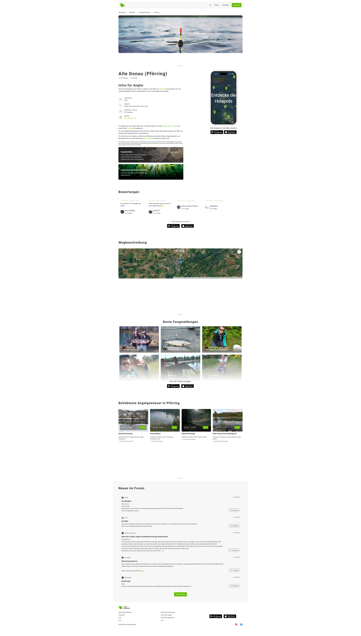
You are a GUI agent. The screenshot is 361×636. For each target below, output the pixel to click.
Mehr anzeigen (180, 594)
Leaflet (175, 278)
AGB (119, 617)
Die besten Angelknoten (167, 617)
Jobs (119, 620)
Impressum (121, 615)
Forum (216, 5)
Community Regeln (166, 615)
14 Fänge (130, 128)
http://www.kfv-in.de (130, 118)
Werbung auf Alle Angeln (168, 612)
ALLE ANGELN (148, 138)
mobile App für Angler (170, 126)
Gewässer (225, 5)
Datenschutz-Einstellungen (127, 624)
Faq (162, 620)
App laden (236, 5)
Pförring (162, 89)
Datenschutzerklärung (124, 612)
